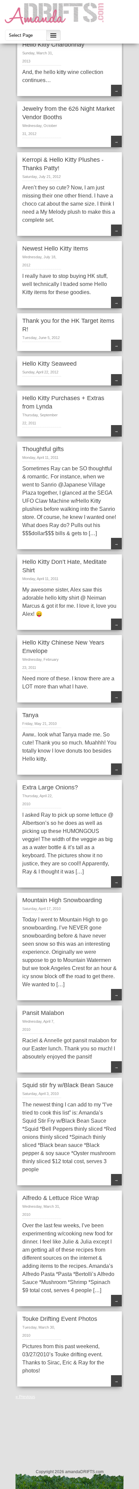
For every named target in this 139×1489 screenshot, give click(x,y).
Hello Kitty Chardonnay (53, 44)
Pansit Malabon (43, 1013)
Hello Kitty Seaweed (49, 363)
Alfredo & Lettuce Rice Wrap (60, 1198)
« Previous (25, 1396)
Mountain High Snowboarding (62, 900)
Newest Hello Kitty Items (55, 248)
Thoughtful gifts (43, 449)
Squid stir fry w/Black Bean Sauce (67, 1085)
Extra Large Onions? (50, 787)
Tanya (30, 715)
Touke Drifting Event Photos (59, 1318)
